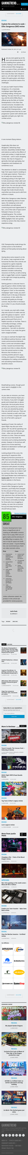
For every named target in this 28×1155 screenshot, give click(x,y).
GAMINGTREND (9, 1153)
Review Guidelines (20, 513)
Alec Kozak (6, 752)
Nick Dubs (5, 803)
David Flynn (6, 663)
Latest (4, 644)
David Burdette (7, 685)
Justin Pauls (6, 29)
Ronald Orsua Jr (13, 752)
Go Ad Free (18, 13)
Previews (14, 1023)
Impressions (5, 880)
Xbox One (15, 621)
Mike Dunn (15, 1028)
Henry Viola (6, 654)
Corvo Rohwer (7, 827)
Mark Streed (14, 1057)
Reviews (4, 20)
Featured (9, 644)
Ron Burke (5, 779)
